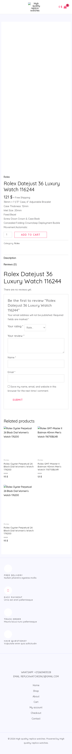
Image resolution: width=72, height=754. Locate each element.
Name (12, 357)
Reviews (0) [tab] (10, 264)
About (36, 696)
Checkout (36, 712)
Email (11, 372)
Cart (36, 701)
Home (36, 685)
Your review (16, 335)
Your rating (15, 326)
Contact (36, 718)
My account (36, 707)
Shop (36, 690)
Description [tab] (10, 257)
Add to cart (30, 234)
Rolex (7, 176)
